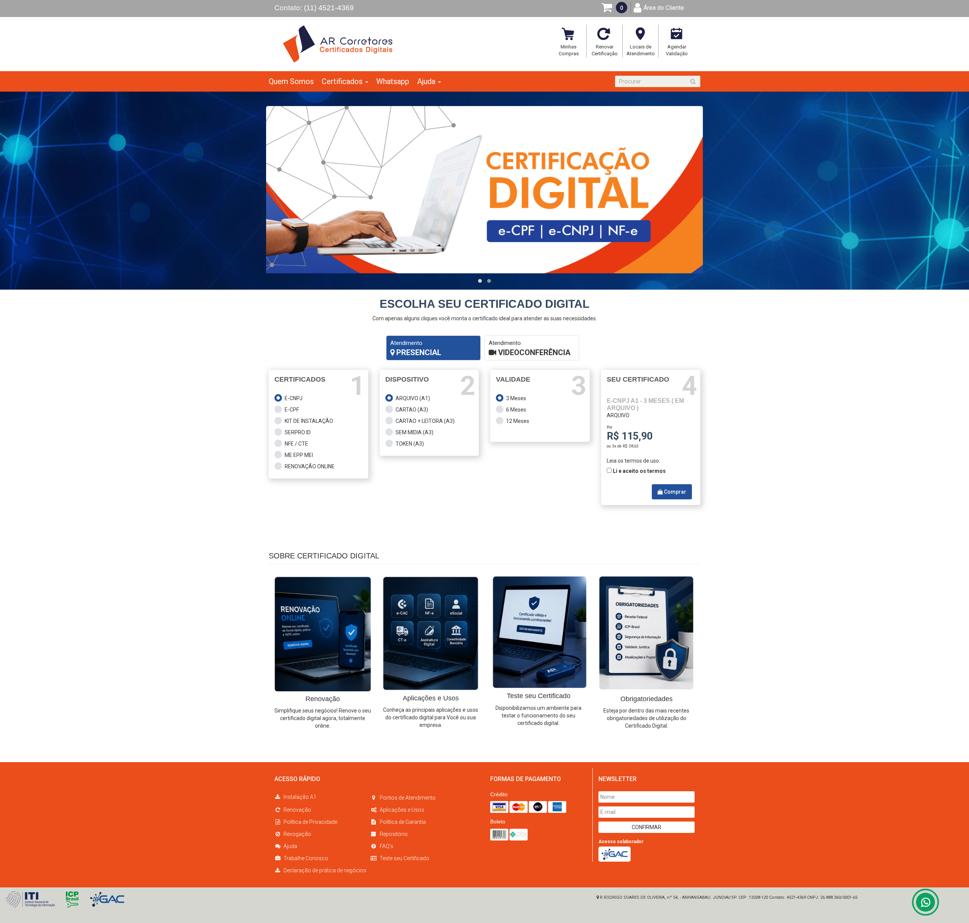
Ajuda (290, 846)
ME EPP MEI (299, 455)
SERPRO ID (298, 432)
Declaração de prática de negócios (325, 870)
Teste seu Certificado (404, 858)
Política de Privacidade (310, 822)
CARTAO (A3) (412, 410)
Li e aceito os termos (639, 471)
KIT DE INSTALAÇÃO (309, 421)
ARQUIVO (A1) (413, 398)
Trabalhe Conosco (306, 858)
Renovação (297, 810)
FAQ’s (386, 846)
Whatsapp (392, 81)
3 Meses (516, 398)
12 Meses (517, 421)
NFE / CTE (296, 444)
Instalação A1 (300, 797)
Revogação (297, 834)
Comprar (674, 492)
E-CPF (292, 410)
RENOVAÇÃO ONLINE (310, 466)
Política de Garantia (403, 822)
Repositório (394, 834)
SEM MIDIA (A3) (414, 432)
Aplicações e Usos (402, 810)
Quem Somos (291, 81)
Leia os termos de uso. (633, 461)
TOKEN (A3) (410, 444)
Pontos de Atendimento (408, 798)
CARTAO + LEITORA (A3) (425, 421)
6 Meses (516, 410)
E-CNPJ (293, 398)
